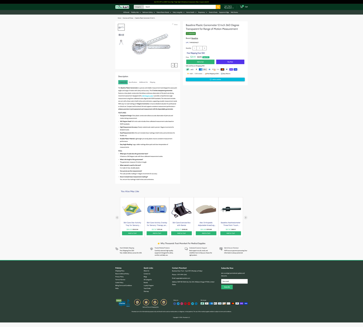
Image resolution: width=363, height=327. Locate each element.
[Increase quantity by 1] (205, 48)
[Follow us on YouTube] (189, 303)
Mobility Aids (135, 12)
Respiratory (201, 12)
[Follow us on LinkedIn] (196, 303)
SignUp (230, 6)
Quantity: (188, 48)
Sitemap (146, 291)
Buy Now (230, 62)
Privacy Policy (119, 277)
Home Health (190, 12)
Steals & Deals (213, 12)
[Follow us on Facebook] (174, 303)
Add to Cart (200, 62)
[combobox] (180, 7)
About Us (146, 271)
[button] (215, 79)
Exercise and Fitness (128, 18)
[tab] (123, 82)
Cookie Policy (119, 282)
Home (119, 18)
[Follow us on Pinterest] (185, 303)
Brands (146, 282)
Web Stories (234, 12)
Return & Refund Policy (122, 274)
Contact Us (147, 274)
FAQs (117, 288)
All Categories (148, 279)
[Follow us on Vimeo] (192, 303)
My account (228, 8)
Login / (226, 6)
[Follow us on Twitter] (178, 303)
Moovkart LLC (186, 317)
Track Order (147, 288)
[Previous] (117, 217)
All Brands (126, 12)
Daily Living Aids (177, 12)
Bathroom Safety (148, 12)
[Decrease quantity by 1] (195, 48)
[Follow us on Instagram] (181, 303)
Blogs (145, 277)
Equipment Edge (224, 12)
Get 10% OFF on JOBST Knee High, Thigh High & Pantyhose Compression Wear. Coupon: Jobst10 (181, 2)
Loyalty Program (149, 285)
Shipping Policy (119, 271)
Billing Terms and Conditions (123, 285)
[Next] (245, 217)
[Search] (218, 7)
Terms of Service (120, 279)
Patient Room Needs (163, 12)
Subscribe (227, 287)
